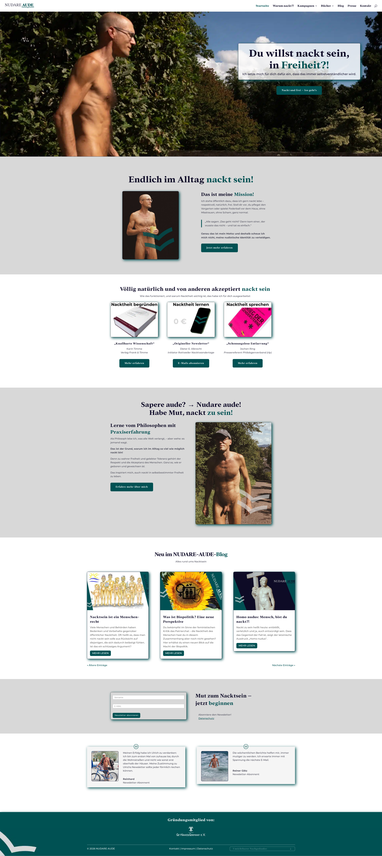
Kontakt (365, 6)
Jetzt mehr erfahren (219, 247)
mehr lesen (100, 653)
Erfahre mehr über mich (132, 487)
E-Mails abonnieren (191, 363)
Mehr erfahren (134, 363)
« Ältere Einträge (97, 665)
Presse (352, 6)
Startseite (262, 6)
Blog (341, 6)
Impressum (188, 848)
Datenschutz (206, 718)
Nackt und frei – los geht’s (299, 90)
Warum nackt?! (283, 6)
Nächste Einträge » (283, 665)
